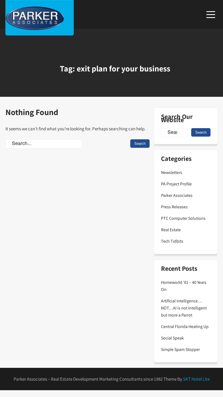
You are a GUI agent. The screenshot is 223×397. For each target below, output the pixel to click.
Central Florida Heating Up (185, 326)
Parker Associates (177, 195)
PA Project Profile (176, 184)
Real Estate (171, 230)
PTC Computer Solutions (183, 218)
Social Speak (172, 338)
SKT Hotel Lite (196, 379)
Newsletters (171, 172)
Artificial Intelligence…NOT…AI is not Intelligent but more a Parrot (184, 308)
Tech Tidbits (172, 241)
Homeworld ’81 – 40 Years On (183, 285)
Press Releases (174, 207)
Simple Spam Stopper (180, 349)
